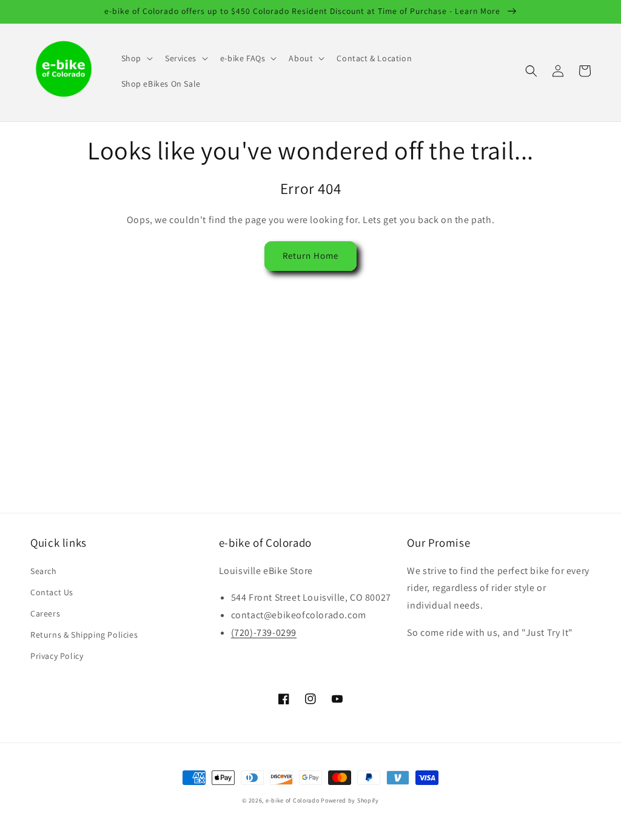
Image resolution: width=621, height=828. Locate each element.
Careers (45, 613)
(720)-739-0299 (264, 632)
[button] (136, 58)
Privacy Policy (56, 655)
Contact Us (51, 592)
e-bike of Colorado (293, 800)
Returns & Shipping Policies (84, 634)
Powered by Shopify (350, 800)
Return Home (310, 255)
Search (43, 571)
